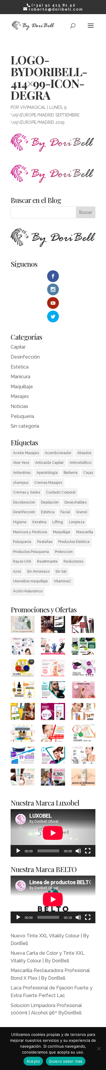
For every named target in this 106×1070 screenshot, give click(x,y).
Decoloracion (24, 502)
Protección (64, 552)
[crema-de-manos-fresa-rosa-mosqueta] (83, 691)
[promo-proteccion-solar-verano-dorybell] (23, 734)
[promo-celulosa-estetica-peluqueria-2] (23, 647)
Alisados (84, 453)
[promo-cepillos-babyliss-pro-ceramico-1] (83, 625)
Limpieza (77, 522)
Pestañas (44, 542)
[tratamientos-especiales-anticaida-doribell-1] (23, 712)
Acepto (33, 1061)
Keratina (39, 522)
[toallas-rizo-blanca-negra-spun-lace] (83, 669)
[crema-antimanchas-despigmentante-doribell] (23, 625)
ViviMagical (33, 107)
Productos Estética (74, 542)
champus (20, 483)
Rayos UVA (22, 561)
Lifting (57, 522)
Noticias (19, 406)
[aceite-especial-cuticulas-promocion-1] (23, 669)
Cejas (88, 473)
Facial (65, 512)
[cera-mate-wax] (53, 756)
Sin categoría (25, 426)
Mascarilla (84, 532)
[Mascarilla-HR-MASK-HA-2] (23, 778)
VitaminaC (62, 581)
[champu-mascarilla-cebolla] (53, 712)
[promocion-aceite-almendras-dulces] (83, 778)
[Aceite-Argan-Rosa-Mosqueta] (83, 712)
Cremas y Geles (26, 492)
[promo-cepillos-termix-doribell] (83, 647)
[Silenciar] (78, 851)
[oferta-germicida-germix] (23, 756)
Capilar (18, 347)
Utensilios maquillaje (30, 581)
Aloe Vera (21, 463)
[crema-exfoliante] (83, 734)
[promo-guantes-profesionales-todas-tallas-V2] (53, 647)
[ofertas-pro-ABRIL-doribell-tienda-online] (53, 734)
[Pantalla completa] (88, 851)
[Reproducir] (18, 851)
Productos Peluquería (31, 552)
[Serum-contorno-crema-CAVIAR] (83, 756)
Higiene (19, 522)
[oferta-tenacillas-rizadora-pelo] (53, 625)
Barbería (70, 473)
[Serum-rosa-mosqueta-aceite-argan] (23, 691)
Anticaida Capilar (49, 463)
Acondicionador (58, 453)
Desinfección (25, 357)
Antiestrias (22, 473)
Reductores (73, 561)
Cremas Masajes (48, 483)
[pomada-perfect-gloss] (53, 691)
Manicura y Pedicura (30, 532)
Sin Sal (60, 571)
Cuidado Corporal (60, 492)
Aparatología (47, 473)
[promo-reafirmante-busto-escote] (53, 669)
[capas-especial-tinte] (53, 778)
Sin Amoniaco (38, 571)
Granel (81, 512)
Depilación (50, 502)
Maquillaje (22, 386)
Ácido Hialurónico (27, 591)
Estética (20, 367)
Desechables (75, 502)
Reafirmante (47, 561)
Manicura (20, 376)
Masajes (20, 396)
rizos (17, 571)
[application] (53, 833)
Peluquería (22, 416)
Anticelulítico (80, 463)
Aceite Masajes (26, 453)
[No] (99, 1048)
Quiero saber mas (65, 1061)
